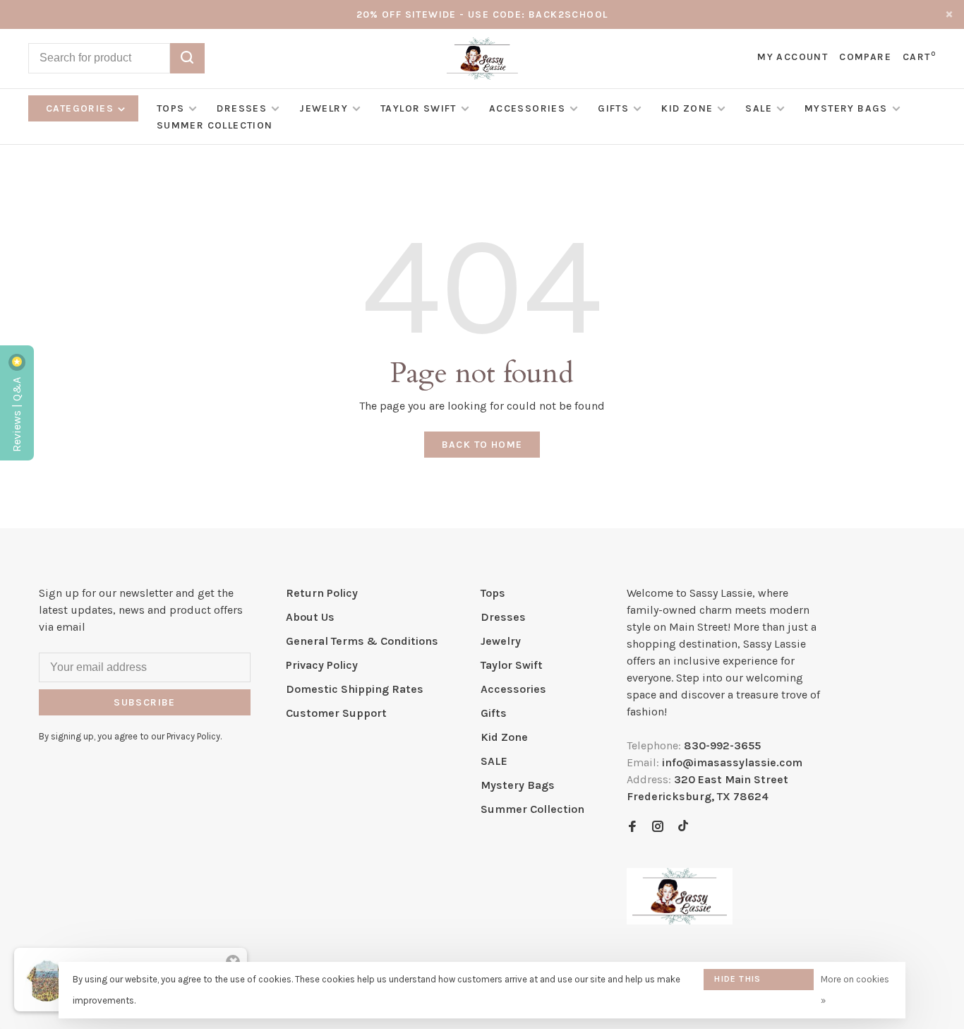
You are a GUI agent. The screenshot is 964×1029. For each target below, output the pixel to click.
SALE (758, 108)
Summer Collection (215, 125)
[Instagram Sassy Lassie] (657, 827)
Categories (81, 108)
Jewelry (323, 108)
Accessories (527, 108)
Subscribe (145, 702)
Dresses (242, 108)
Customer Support (336, 713)
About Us (310, 617)
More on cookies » (855, 990)
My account (792, 57)
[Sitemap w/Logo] (680, 920)
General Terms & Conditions (362, 641)
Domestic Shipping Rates (354, 689)
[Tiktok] (683, 827)
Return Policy (322, 593)
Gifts (613, 108)
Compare (865, 57)
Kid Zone (687, 108)
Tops (171, 108)
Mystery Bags (846, 108)
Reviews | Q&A (16, 413)
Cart (919, 57)
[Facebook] (632, 827)
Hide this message (737, 982)
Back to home (482, 445)
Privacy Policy (322, 665)
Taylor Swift (418, 108)
